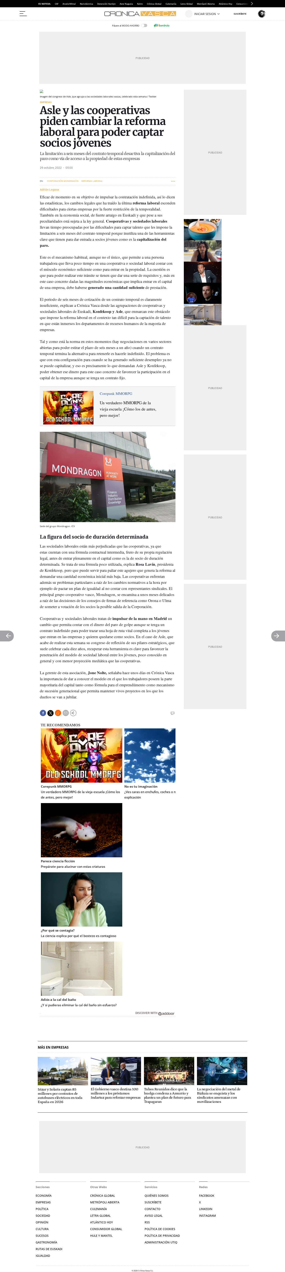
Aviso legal (154, 1216)
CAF (56, 4)
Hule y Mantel (101, 1236)
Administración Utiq (161, 1242)
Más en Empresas (53, 1047)
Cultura (42, 1229)
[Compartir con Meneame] (58, 713)
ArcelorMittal (69, 4)
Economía (44, 1196)
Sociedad (43, 1216)
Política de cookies (160, 1229)
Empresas (46, 102)
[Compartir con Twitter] (50, 713)
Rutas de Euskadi (49, 1249)
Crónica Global (154, 4)
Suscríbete (153, 1202)
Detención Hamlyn (106, 4)
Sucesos (42, 1236)
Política (42, 1209)
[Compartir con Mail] (66, 713)
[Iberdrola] (161, 25)
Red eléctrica (86, 4)
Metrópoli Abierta (206, 4)
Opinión (42, 1222)
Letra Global (186, 4)
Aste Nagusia (126, 4)
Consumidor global (106, 1229)
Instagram (207, 1216)
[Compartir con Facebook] (43, 713)
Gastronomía (46, 1242)
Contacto (152, 1209)
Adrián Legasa (49, 189)
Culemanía (171, 4)
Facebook (206, 1196)
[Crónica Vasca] (142, 13)
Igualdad (43, 1256)
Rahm (140, 4)
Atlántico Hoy (225, 4)
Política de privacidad (162, 1236)
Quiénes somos (157, 1196)
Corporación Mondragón (62, 181)
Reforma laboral (92, 181)
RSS (147, 1222)
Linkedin (205, 1209)
